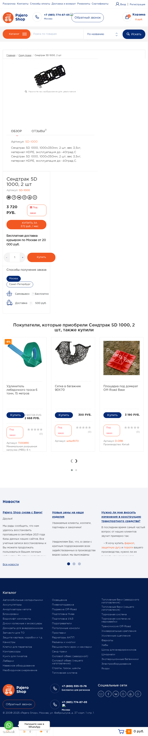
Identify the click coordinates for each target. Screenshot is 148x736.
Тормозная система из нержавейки (115, 620)
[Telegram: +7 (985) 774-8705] (64, 706)
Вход (123, 5)
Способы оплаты (40, 4)
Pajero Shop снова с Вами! (22, 512)
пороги (128, 548)
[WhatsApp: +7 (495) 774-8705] (35, 197)
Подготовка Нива (63, 614)
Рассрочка (9, 4)
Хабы (104, 645)
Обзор (16, 131)
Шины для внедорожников (118, 649)
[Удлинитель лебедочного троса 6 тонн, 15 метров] (24, 354)
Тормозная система (114, 614)
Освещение (59, 599)
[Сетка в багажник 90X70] (73, 353)
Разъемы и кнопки (63, 642)
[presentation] (71, 460)
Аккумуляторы (12, 604)
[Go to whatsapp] (8, 725)
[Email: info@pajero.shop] (8, 197)
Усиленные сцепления (115, 635)
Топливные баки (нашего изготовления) (117, 608)
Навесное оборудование (19, 665)
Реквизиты (83, 4)
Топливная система (64, 672)
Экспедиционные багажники (120, 659)
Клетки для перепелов (17, 646)
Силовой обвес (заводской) (70, 656)
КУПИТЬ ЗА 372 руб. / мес (29, 224)
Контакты (23, 4)
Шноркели (108, 654)
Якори (105, 668)
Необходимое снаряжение (20, 670)
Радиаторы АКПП (63, 637)
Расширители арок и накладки (72, 646)
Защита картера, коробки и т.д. (23, 637)
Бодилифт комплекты (17, 618)
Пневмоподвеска (63, 604)
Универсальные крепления (118, 630)
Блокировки (11, 614)
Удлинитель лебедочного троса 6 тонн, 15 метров (21, 390)
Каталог (14, 34)
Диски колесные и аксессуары (22, 623)
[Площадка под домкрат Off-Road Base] (121, 358)
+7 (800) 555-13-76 (74, 686)
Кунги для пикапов (15, 656)
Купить (41, 257)
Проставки (59, 632)
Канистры (9, 642)
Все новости (11, 564)
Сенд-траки (25, 55)
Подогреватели (62, 623)
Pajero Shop (21, 17)
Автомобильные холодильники (23, 599)
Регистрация (137, 5)
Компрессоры (12, 651)
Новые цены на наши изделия (68, 514)
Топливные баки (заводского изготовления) (120, 601)
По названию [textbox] (95, 34)
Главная (10, 55)
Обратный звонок (88, 17)
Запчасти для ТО (14, 632)
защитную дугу (111, 548)
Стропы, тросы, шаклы (66, 668)
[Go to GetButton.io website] (8, 732)
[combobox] (100, 34)
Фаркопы (107, 640)
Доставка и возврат (64, 4)
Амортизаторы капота (17, 609)
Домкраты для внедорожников (23, 628)
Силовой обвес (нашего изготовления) (67, 662)
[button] (72, 470)
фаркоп (129, 543)
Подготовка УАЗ (62, 618)
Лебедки (8, 660)
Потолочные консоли (66, 628)
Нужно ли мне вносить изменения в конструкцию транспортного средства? (121, 517)
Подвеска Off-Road (64, 609)
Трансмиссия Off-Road (116, 626)
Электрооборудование (116, 663)
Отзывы (39, 131)
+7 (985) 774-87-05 (57, 15)
